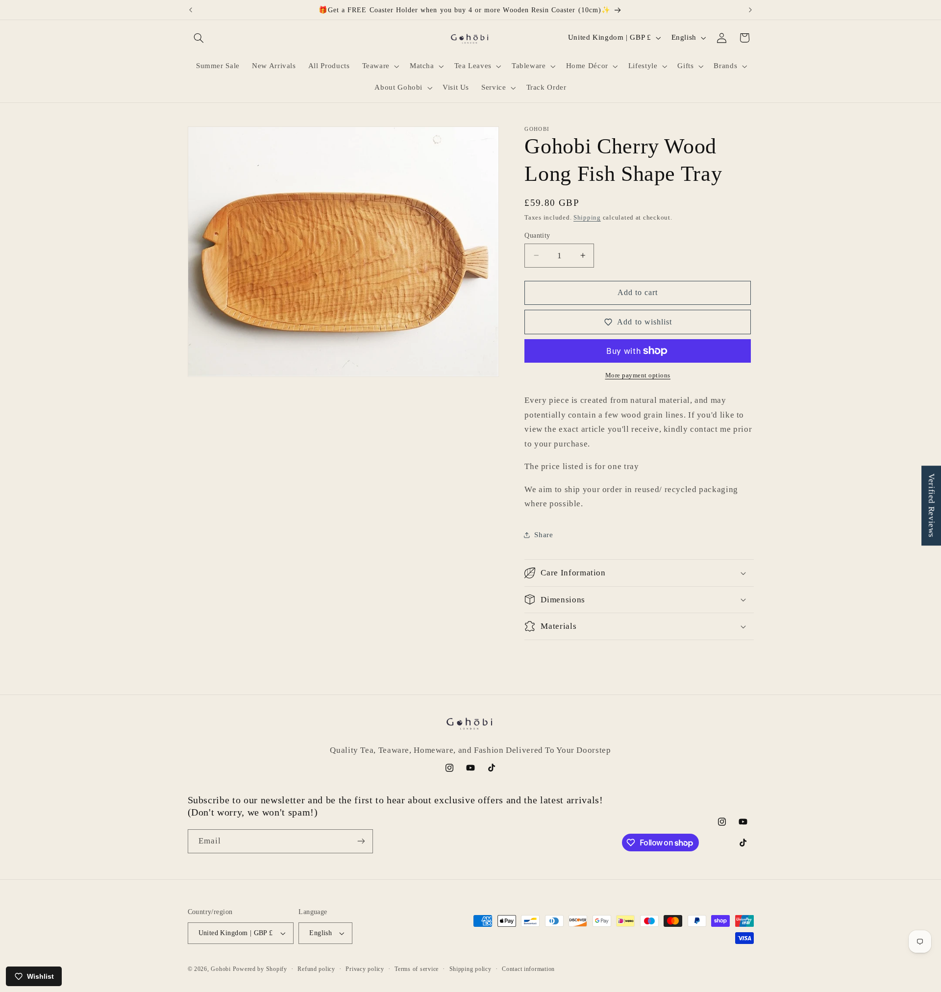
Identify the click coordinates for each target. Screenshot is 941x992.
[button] (199, 37)
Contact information (528, 969)
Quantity (537, 235)
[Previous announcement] (190, 10)
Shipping (587, 217)
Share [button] (543, 535)
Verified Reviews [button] (931, 505)
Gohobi (220, 969)
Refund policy (316, 969)
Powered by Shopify (260, 969)
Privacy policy (365, 969)
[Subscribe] (360, 841)
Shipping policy (470, 969)
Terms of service (417, 969)
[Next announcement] (750, 10)
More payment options (638, 375)
